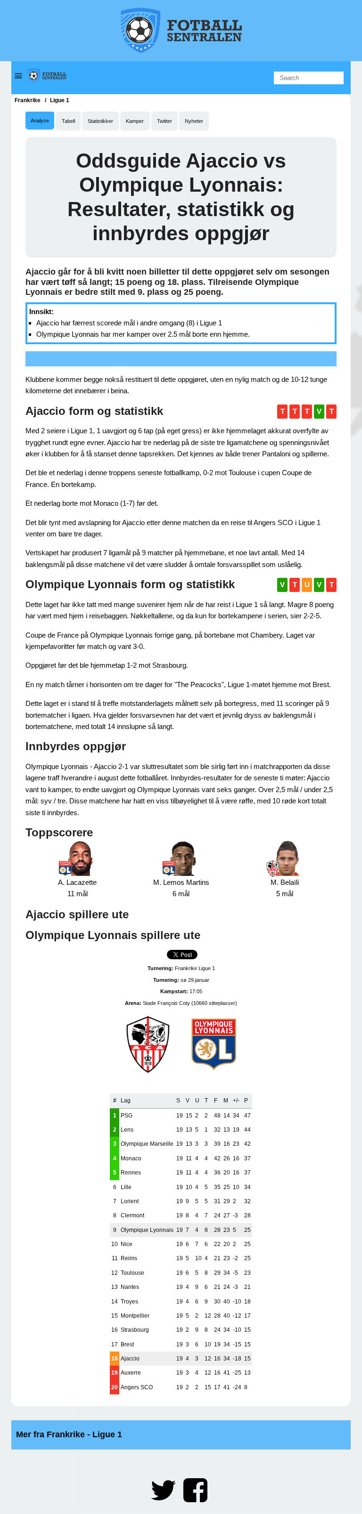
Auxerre (131, 1372)
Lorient (130, 1201)
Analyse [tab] (40, 120)
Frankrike (28, 100)
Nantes (130, 1287)
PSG (126, 1115)
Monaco (131, 1158)
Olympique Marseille (147, 1144)
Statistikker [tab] (100, 121)
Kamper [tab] (135, 121)
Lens (127, 1129)
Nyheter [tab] (194, 121)
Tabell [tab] (68, 121)
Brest (127, 1344)
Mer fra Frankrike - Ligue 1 (69, 1434)
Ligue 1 (59, 100)
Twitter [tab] (164, 121)
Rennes (131, 1172)
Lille (126, 1187)
